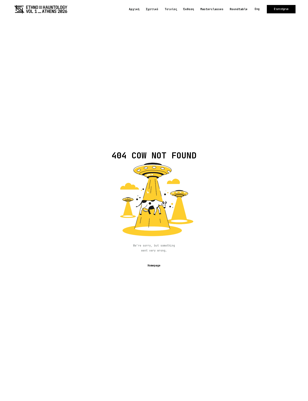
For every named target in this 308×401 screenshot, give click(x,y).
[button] (257, 9)
